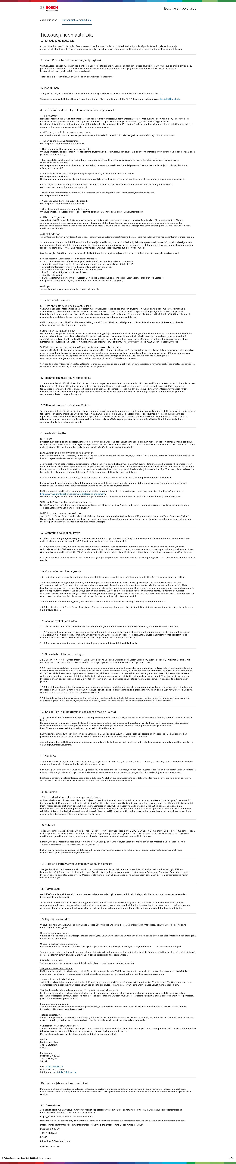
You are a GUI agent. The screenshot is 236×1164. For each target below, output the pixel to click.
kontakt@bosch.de (170, 99)
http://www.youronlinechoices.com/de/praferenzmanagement (72, 493)
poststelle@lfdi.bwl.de (64, 1072)
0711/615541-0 (54, 1066)
